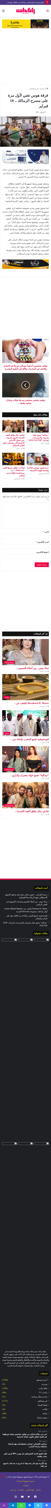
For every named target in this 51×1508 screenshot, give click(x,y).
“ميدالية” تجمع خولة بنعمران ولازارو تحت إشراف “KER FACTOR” (38, 437)
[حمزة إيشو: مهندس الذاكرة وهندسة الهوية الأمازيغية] (38, 459)
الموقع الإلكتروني (42, 552)
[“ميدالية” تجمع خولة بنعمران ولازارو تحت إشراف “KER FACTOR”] (38, 426)
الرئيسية (43, 89)
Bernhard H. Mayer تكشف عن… (31, 703)
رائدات (38, 1490)
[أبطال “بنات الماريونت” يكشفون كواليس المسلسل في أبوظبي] (9, 1146)
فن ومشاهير (34, 89)
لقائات (44, 1409)
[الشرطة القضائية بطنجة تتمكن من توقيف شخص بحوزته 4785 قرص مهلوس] (41, 1146)
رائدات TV (43, 1393)
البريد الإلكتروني (42, 542)
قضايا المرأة (42, 1405)
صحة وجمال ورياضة (39, 1397)
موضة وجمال (42, 1418)
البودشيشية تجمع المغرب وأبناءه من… (29, 739)
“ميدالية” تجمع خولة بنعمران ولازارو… (29, 775)
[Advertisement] (25, 56)
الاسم (46, 532)
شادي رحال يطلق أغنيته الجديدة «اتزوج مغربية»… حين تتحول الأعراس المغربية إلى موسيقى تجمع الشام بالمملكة (13, 440)
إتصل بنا (21, 1490)
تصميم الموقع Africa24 (25, 1481)
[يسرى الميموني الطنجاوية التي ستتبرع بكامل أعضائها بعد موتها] (25, 1243)
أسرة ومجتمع (42, 1380)
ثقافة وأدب (43, 1388)
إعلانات (25, 1485)
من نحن (13, 1490)
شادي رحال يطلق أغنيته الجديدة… (32, 811)
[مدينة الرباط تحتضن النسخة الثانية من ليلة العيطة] (25, 942)
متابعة (45, 1413)
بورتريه (44, 1384)
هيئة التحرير (29, 1490)
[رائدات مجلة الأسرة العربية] (25, 11)
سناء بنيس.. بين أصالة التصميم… (32, 668)
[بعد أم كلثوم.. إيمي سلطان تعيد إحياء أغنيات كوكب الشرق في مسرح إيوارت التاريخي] (9, 942)
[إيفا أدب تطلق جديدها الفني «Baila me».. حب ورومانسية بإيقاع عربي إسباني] (13, 459)
